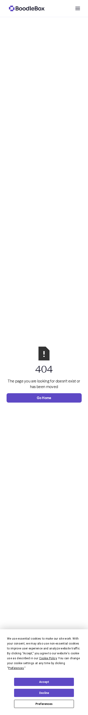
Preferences (44, 704)
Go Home (44, 398)
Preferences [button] (16, 668)
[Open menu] (77, 8)
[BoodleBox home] (27, 8)
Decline (44, 693)
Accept (44, 682)
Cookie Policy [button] (48, 658)
